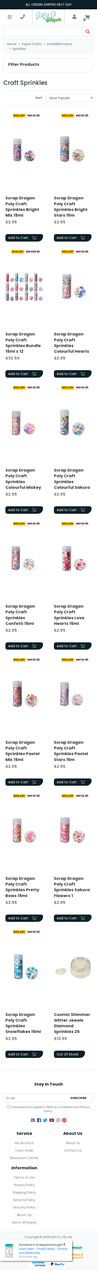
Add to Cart (18, 237)
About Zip (24, 1215)
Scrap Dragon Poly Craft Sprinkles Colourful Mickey (23, 478)
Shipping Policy (24, 1192)
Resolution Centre (24, 1158)
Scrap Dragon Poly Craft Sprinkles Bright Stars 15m (71, 206)
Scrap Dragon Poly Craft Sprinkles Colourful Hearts (71, 342)
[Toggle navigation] (9, 16)
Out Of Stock (67, 1054)
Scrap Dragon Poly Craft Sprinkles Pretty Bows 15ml (22, 887)
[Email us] (33, 1120)
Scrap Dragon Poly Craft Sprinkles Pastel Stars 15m (71, 750)
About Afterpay (24, 1222)
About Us (73, 1143)
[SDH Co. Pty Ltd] (48, 16)
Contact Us (73, 1150)
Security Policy (24, 1207)
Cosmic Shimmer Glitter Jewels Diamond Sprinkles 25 (72, 1023)
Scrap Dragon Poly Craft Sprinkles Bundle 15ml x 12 (23, 342)
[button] (48, 65)
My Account (24, 1143)
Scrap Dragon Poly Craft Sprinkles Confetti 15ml (20, 614)
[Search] (88, 32)
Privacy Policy (24, 1185)
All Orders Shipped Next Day (48, 4)
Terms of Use (24, 1177)
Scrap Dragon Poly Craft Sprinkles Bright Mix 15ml (22, 206)
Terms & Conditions (59, 1107)
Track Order (24, 1150)
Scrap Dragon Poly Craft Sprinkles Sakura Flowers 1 (72, 887)
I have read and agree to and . (50, 1109)
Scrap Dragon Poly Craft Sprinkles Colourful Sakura (72, 478)
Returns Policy (24, 1200)
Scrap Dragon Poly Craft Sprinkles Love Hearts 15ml (69, 614)
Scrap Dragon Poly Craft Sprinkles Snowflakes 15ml (23, 1023)
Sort (39, 97)
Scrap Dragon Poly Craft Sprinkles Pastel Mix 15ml (22, 750)
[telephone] (22, 16)
